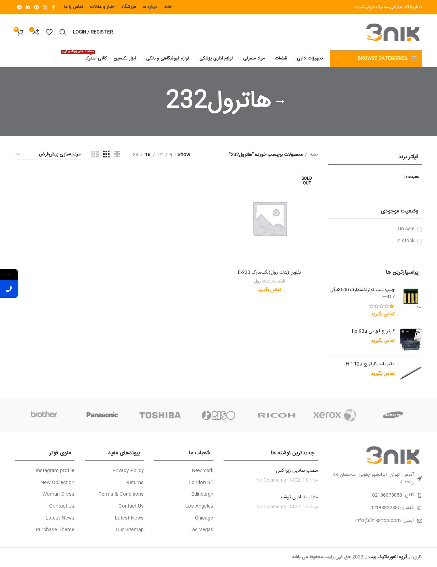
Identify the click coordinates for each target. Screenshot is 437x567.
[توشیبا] (160, 415)
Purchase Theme (55, 530)
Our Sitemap (130, 530)
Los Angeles (199, 506)
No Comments (271, 480)
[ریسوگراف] (218, 415)
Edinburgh (202, 494)
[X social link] (45, 7)
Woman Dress (58, 494)
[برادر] (44, 415)
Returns (135, 483)
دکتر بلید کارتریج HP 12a (370, 364)
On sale (406, 229)
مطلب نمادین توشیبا (299, 497)
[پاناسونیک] (102, 415)
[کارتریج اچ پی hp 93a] (411, 339)
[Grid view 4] (95, 154)
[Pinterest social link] (36, 7)
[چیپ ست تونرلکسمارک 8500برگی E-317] (411, 302)
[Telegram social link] (19, 7)
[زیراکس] (335, 415)
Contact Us (131, 506)
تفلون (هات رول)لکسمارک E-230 (269, 272)
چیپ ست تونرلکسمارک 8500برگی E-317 (362, 293)
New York (202, 471)
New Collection (57, 483)
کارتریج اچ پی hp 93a (373, 331)
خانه (313, 154)
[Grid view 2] (117, 154)
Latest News (129, 518)
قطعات (278, 281)
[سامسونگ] (393, 415)
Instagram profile (55, 471)
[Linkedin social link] (28, 7)
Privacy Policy (128, 471)
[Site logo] (394, 32)
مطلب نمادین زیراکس (297, 471)
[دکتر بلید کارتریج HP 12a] (411, 372)
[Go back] (279, 102)
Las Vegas (201, 530)
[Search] (63, 32)
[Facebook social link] (53, 7)
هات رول (262, 281)
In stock (405, 241)
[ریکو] (277, 415)
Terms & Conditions (121, 494)
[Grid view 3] (106, 154)
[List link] (375, 495)
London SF (200, 483)
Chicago (204, 518)
